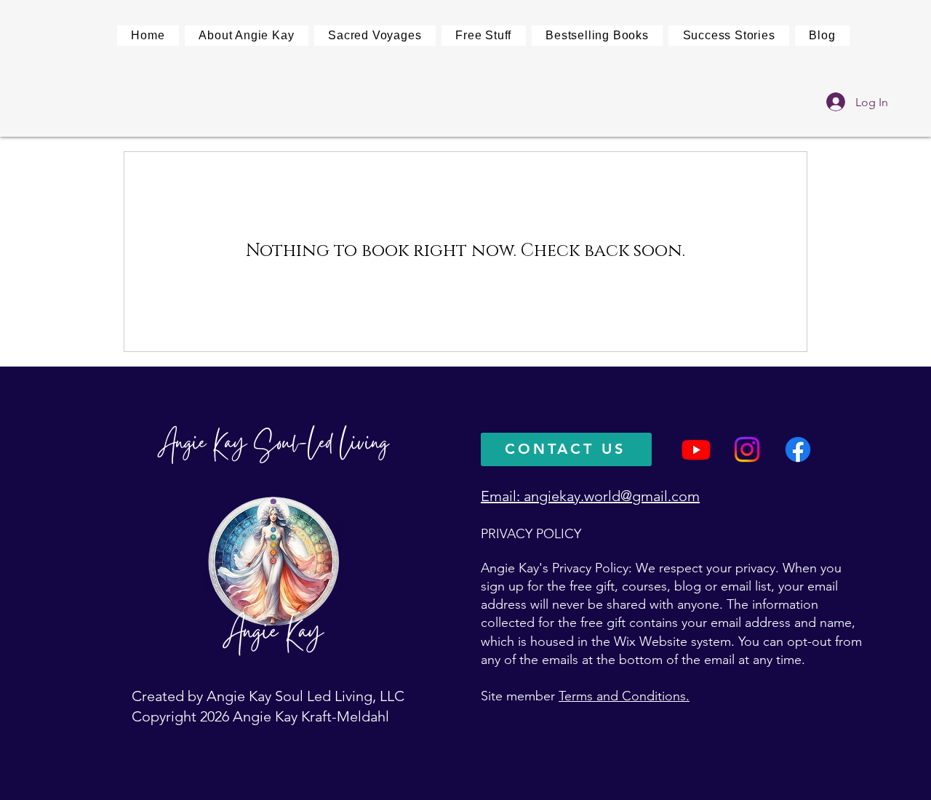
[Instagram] (747, 449)
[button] (375, 35)
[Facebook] (798, 449)
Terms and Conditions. (624, 696)
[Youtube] (696, 449)
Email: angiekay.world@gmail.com (590, 496)
